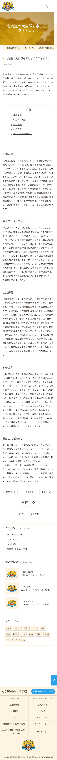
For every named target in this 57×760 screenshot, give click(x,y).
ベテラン (35, 628)
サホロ (31, 634)
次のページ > (47, 492)
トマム (23, 634)
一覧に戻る (28, 492)
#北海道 (35, 514)
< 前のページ (10, 492)
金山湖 (47, 634)
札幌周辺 (17, 115)
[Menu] (53, 6)
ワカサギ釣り (12, 544)
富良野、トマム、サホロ (17, 549)
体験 (42, 628)
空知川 (39, 634)
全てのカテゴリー (14, 535)
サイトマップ (43, 732)
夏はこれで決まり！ (22, 133)
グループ (9, 640)
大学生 (26, 628)
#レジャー (23, 514)
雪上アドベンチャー (22, 120)
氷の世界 (17, 129)
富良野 (15, 634)
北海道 (8, 628)
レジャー (17, 628)
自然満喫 (17, 124)
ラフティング (12, 539)
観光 (8, 634)
